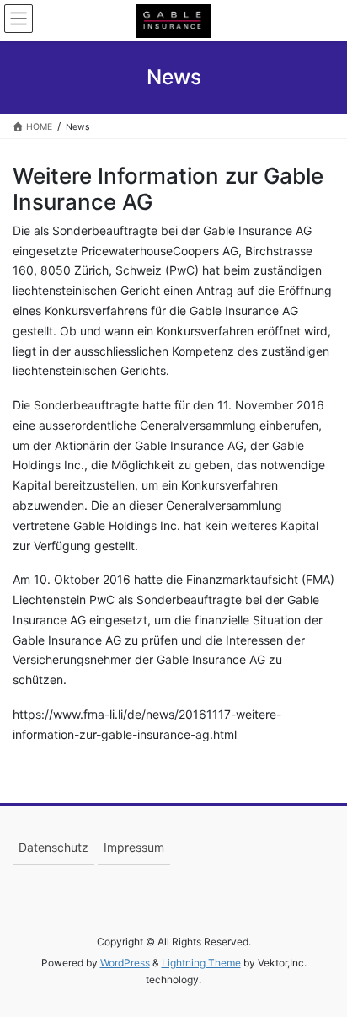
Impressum (134, 847)
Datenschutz (53, 847)
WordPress (125, 962)
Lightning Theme (201, 962)
